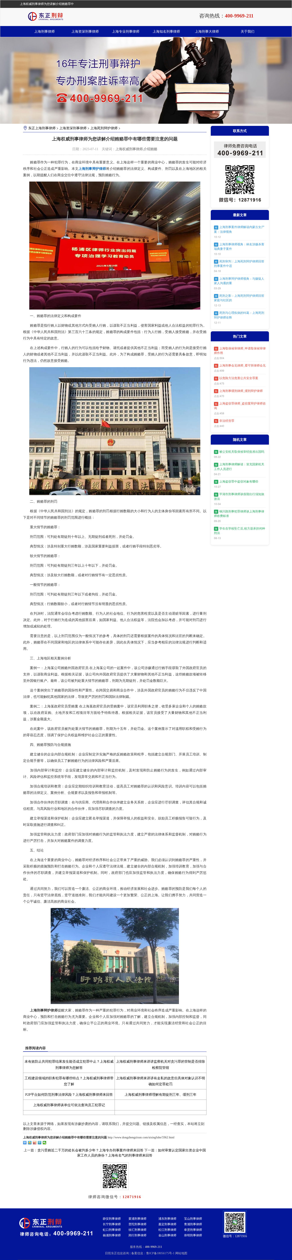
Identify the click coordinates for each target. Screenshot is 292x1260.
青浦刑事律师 (193, 1224)
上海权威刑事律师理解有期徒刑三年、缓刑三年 (160, 1094)
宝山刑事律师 (193, 1218)
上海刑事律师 (44, 31)
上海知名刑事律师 (166, 31)
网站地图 (181, 1253)
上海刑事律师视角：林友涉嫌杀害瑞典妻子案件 (239, 246)
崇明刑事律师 (193, 1235)
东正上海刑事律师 (42, 128)
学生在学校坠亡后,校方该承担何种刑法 (239, 531)
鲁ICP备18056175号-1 (160, 1253)
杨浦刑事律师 (112, 1235)
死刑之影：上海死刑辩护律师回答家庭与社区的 (239, 298)
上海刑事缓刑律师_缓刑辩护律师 (239, 391)
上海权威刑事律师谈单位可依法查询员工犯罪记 (69, 1105)
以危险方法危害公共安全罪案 (236, 378)
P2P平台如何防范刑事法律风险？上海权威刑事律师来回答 (69, 1094)
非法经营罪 (224, 420)
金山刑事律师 (167, 1235)
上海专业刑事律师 (125, 31)
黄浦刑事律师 (137, 1218)
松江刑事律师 (167, 1229)
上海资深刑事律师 (85, 31)
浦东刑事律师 (167, 1218)
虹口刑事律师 (112, 1229)
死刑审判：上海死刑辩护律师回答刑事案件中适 (239, 264)
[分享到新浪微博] (35, 1142)
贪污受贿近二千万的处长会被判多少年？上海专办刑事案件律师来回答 (90, 1150)
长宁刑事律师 (112, 1224)
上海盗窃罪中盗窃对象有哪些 (236, 481)
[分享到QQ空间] (30, 1142)
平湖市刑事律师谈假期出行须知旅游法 (239, 496)
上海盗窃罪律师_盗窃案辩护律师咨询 (240, 406)
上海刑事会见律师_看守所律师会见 (240, 365)
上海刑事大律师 (207, 31)
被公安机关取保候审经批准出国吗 (239, 451)
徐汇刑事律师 (137, 1229)
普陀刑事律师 (137, 1224)
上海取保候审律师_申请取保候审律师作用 (240, 351)
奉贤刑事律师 (193, 1229)
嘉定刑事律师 (167, 1224)
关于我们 (247, 31)
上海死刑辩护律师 (104, 128)
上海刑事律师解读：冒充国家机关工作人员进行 (239, 466)
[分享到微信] (44, 1142)
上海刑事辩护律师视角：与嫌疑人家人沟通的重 (239, 281)
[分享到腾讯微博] (39, 1142)
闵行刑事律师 (137, 1235)
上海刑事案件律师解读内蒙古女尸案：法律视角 (239, 229)
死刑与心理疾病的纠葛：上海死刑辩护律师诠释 (239, 315)
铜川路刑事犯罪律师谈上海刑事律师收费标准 (239, 514)
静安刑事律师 (112, 1218)
